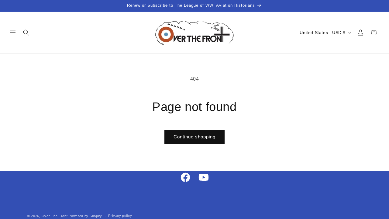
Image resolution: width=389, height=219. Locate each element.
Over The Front (55, 216)
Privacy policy (120, 215)
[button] (12, 32)
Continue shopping (194, 136)
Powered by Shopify (85, 216)
